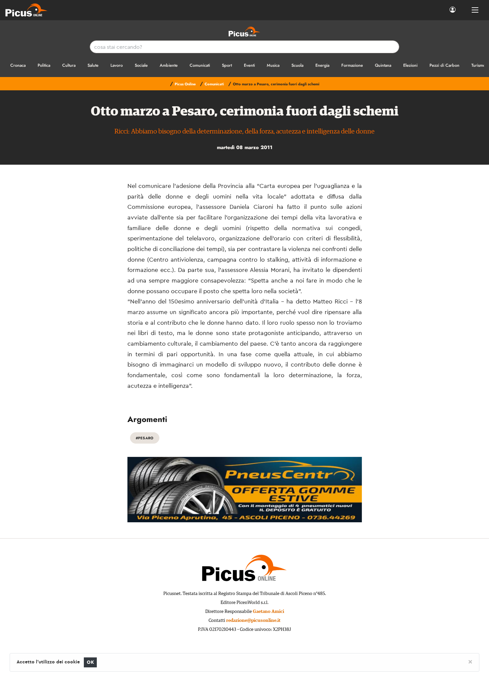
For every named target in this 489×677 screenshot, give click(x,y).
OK (90, 662)
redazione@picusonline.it (253, 620)
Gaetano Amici (268, 611)
